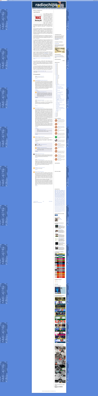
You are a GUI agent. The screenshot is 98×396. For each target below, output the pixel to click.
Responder (36, 89)
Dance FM (61, 209)
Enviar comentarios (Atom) (39, 202)
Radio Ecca (64, 203)
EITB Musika (63, 209)
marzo (56, 83)
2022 (56, 67)
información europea (58, 95)
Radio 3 (56, 192)
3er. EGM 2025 (63, 8)
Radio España (57, 196)
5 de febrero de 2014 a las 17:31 (43, 144)
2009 (56, 116)
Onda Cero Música (58, 203)
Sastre (46, 8)
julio (56, 79)
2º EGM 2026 (43, 8)
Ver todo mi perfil (60, 219)
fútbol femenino (60, 234)
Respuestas (37, 90)
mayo (56, 81)
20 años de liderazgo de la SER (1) (59, 94)
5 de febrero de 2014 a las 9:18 (44, 80)
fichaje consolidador (60, 229)
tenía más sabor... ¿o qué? (58, 98)
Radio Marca (63, 193)
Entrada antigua (50, 201)
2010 (56, 115)
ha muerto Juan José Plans (59, 86)
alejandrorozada (59, 154)
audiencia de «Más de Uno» (61, 238)
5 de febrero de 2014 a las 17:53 (41, 167)
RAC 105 (55, 201)
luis (57, 132)
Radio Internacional (56, 207)
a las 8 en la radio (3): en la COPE (59, 87)
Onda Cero (58, 190)
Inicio (43, 201)
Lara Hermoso (38, 8)
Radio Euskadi (61, 194)
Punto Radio (58, 192)
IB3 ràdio (62, 199)
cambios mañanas (53, 8)
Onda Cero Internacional (62, 210)
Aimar (49, 8)
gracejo (56, 89)
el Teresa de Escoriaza (58, 96)
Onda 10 (55, 203)
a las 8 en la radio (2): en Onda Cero (59, 88)
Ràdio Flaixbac (63, 200)
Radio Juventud (60, 207)
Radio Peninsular (56, 198)
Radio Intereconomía (61, 196)
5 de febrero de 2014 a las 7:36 (40, 76)
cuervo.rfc (36, 136)
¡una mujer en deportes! (60, 242)
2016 (56, 72)
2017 (56, 71)
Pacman (38, 144)
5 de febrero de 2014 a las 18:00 (40, 171)
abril (56, 82)
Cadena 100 (60, 193)
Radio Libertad (63, 207)
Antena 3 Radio (63, 192)
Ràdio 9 (55, 199)
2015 (56, 73)
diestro (36, 171)
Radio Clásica (57, 194)
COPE (62, 190)
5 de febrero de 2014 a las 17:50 (40, 159)
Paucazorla (36, 167)
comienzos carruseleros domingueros (60, 225)
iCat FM (63, 201)
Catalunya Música (58, 209)
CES (64, 201)
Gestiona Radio (60, 199)
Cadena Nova (56, 209)
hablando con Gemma (58, 97)
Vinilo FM (57, 208)
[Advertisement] (43, 199)
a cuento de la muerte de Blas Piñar (59, 107)
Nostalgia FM (58, 210)
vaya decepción (57, 106)
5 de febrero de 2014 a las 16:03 (41, 136)
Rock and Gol (60, 200)
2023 (56, 66)
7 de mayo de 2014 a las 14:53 (43, 147)
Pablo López (34, 8)
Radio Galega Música (58, 205)
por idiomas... (57, 110)
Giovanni (36, 153)
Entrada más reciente (35, 201)
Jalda (58, 129)
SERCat (61, 201)
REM (55, 205)
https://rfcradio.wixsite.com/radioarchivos (58, 56)
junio (56, 80)
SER (55, 190)
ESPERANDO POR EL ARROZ (60, 119)
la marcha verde (57, 43)
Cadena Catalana (61, 198)
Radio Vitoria (61, 205)
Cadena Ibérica (63, 208)
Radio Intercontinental (59, 201)
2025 (56, 64)
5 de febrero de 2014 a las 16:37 (40, 153)
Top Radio (57, 199)
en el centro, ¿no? (58, 105)
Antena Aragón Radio (60, 208)
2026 (56, 63)
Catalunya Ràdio (57, 193)
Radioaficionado (59, 143)
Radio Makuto (38, 147)
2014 (56, 74)
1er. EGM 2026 (58, 8)
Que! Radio (61, 203)
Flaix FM (64, 196)
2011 (56, 114)
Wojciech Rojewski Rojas (38, 80)
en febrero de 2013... (58, 90)
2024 (56, 65)
